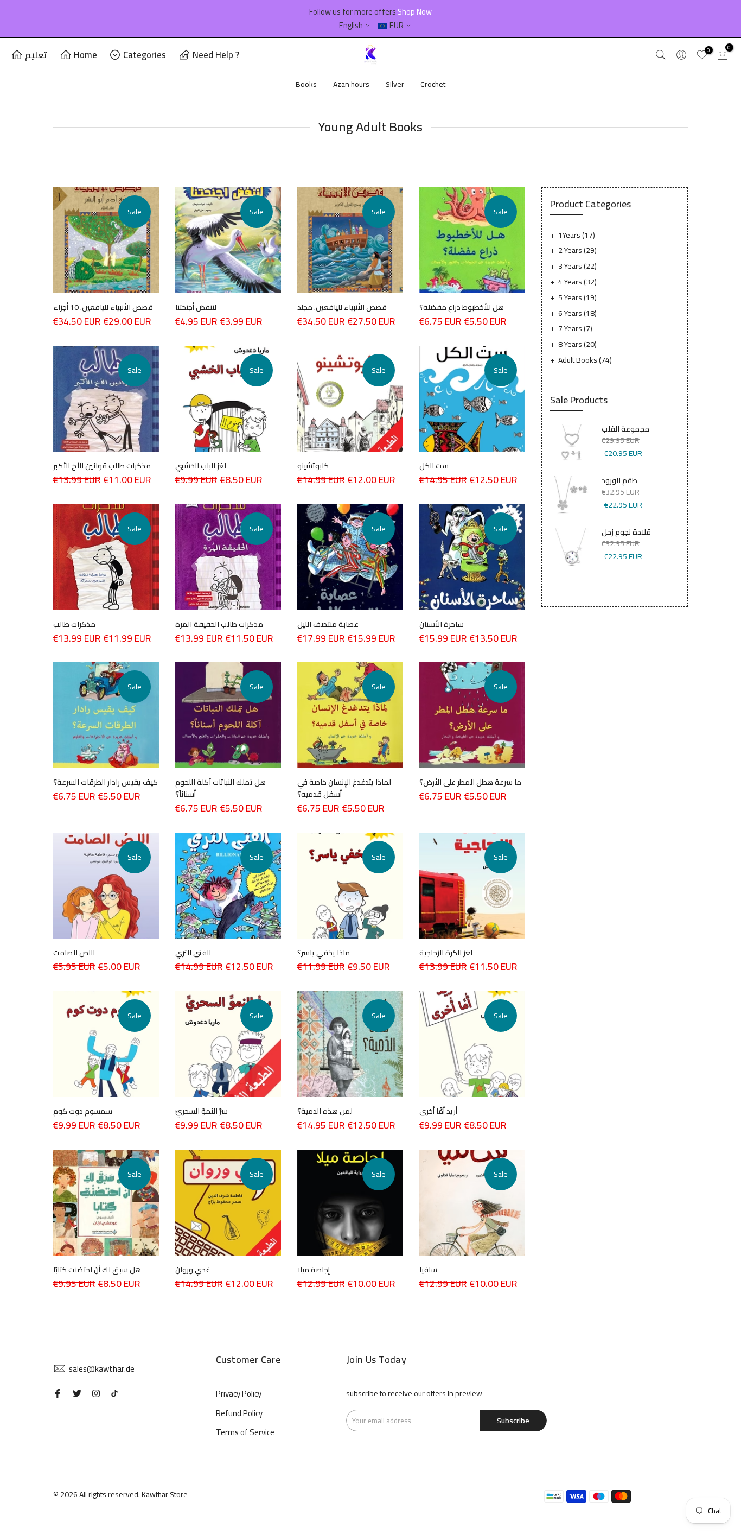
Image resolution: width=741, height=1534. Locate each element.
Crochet (432, 84)
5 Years (577, 297)
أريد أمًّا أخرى (438, 1111)
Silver (395, 84)
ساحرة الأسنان (441, 624)
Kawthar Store (165, 1494)
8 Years (577, 344)
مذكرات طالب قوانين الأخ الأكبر (102, 466)
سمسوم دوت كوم (82, 1111)
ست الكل (434, 466)
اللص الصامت (74, 953)
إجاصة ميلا (313, 1270)
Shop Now (415, 11)
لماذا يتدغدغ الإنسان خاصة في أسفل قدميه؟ (344, 788)
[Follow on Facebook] (57, 1393)
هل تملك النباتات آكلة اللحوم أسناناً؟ (220, 788)
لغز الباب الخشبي (200, 466)
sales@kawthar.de (102, 1369)
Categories (144, 55)
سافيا (428, 1270)
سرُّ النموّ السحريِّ (201, 1111)
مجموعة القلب (625, 429)
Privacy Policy (238, 1394)
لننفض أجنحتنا (195, 307)
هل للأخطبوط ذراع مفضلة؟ (461, 307)
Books (306, 84)
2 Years (577, 250)
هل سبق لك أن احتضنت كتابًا (97, 1270)
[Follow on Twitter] (77, 1393)
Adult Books (585, 360)
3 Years (577, 266)
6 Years (577, 313)
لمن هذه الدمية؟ (325, 1111)
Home (85, 55)
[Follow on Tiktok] (114, 1393)
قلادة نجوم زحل (626, 532)
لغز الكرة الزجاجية (445, 953)
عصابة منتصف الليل (328, 624)
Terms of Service (245, 1432)
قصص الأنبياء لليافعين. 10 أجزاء (103, 307)
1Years (576, 235)
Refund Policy (239, 1413)
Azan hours (351, 84)
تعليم (36, 55)
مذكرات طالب (74, 624)
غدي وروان (192, 1270)
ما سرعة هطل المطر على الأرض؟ (470, 782)
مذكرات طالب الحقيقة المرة (219, 624)
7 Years (575, 328)
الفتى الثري (193, 953)
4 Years (577, 282)
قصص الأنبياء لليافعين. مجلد (342, 307)
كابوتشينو (313, 466)
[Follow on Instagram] (96, 1393)
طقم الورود (619, 481)
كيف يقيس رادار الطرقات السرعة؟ (105, 782)
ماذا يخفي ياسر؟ (323, 953)
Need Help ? (216, 55)
